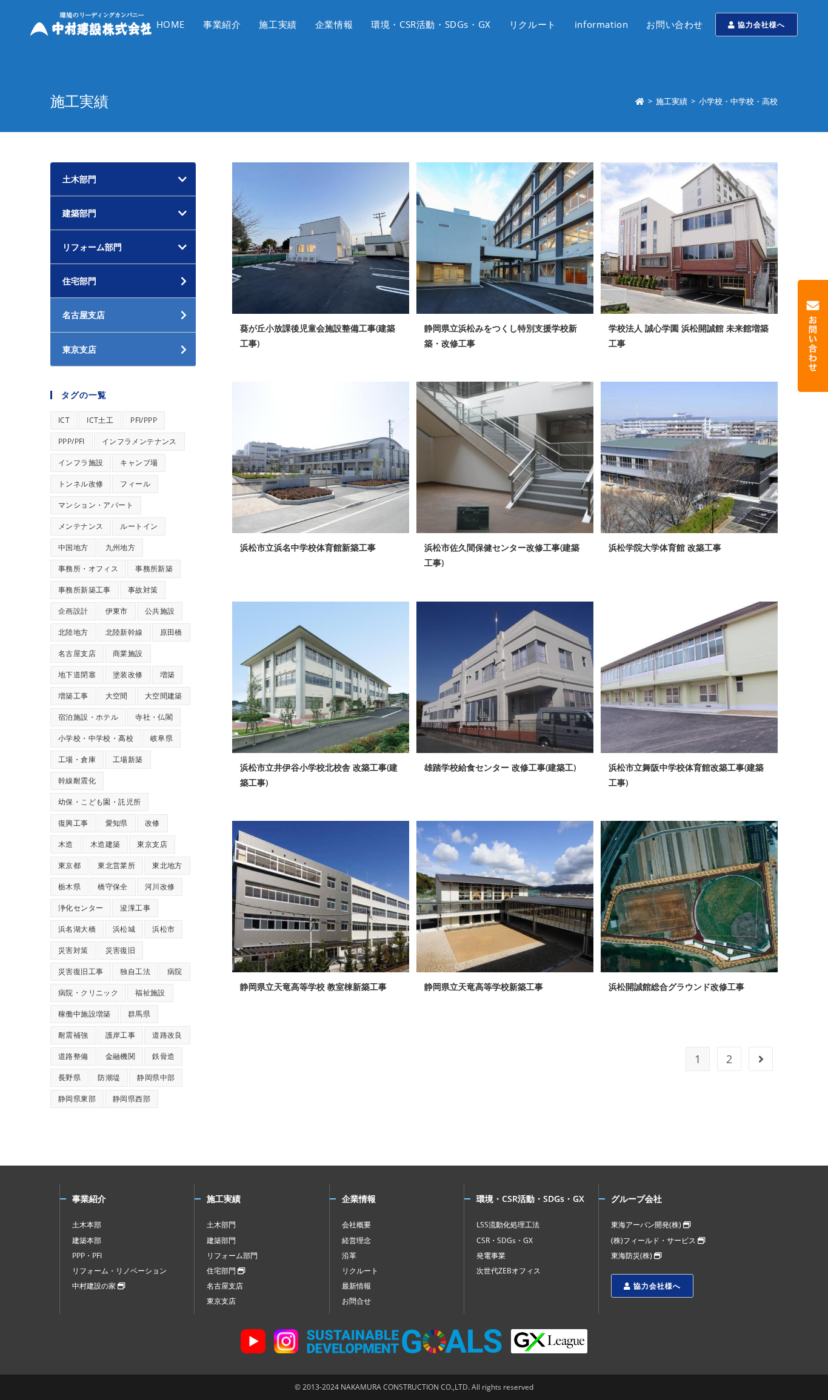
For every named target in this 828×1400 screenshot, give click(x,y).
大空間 (116, 696)
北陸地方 (73, 632)
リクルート (360, 1271)
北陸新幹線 (124, 632)
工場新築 (128, 759)
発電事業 (491, 1255)
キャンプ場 (139, 462)
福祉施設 (150, 992)
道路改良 (167, 1035)
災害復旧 (120, 950)
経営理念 (356, 1240)
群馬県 (139, 1014)
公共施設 (160, 611)
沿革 (349, 1255)
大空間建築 (163, 696)
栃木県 (69, 886)
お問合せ (356, 1301)
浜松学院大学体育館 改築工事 (665, 547)
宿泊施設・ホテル (88, 717)
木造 (65, 844)
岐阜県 (161, 738)
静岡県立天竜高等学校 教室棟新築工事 (313, 986)
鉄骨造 (163, 1056)
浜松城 (124, 929)
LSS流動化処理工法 (507, 1224)
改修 (152, 823)
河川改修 (160, 886)
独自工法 (135, 971)
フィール (135, 484)
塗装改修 (128, 674)
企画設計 (73, 611)
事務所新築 (154, 568)
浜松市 (163, 929)
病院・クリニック (88, 992)
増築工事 (73, 696)
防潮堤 (109, 1077)
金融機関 (120, 1056)
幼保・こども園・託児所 (99, 802)
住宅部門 (222, 1271)
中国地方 (73, 547)
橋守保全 (113, 886)
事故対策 (143, 590)
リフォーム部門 (92, 247)
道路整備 (73, 1056)
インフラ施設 (80, 462)
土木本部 (86, 1224)
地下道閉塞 (77, 674)
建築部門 (79, 213)
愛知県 (116, 823)
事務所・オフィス (88, 568)
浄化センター (80, 908)
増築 (167, 674)
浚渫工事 (135, 908)
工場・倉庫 (77, 759)
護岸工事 (120, 1035)
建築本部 (86, 1240)
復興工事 (73, 823)
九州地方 (120, 547)
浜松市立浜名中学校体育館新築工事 (308, 547)
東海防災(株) (632, 1255)
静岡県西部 (131, 1098)
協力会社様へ (760, 24)
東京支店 (152, 844)
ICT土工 (100, 420)
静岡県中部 (156, 1077)
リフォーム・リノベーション (119, 1271)
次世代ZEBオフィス (508, 1271)
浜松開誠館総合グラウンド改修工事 (676, 986)
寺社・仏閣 (154, 717)
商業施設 (128, 653)
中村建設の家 (95, 1286)
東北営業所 (116, 865)
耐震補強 (73, 1035)
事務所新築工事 (84, 590)
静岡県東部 (77, 1098)
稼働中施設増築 (84, 1014)
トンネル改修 (80, 484)
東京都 (69, 865)
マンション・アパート (95, 505)
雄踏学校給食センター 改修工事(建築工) (500, 767)
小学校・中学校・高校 (95, 738)
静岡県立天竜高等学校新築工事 (483, 986)
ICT (64, 420)
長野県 (69, 1077)
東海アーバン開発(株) (647, 1224)
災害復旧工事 (80, 971)
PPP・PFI (87, 1255)
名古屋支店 (77, 653)
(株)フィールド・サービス (654, 1240)
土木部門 (79, 179)
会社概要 (356, 1224)
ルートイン (139, 526)
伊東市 (116, 611)
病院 (174, 971)
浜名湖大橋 (77, 929)
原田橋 (171, 632)
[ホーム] (639, 101)
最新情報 (356, 1286)
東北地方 (167, 865)
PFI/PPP (143, 420)
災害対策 (73, 950)
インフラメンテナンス (139, 441)
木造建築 (105, 844)
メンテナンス (80, 526)
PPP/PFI (71, 441)
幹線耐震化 (77, 780)
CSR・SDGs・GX (504, 1240)
